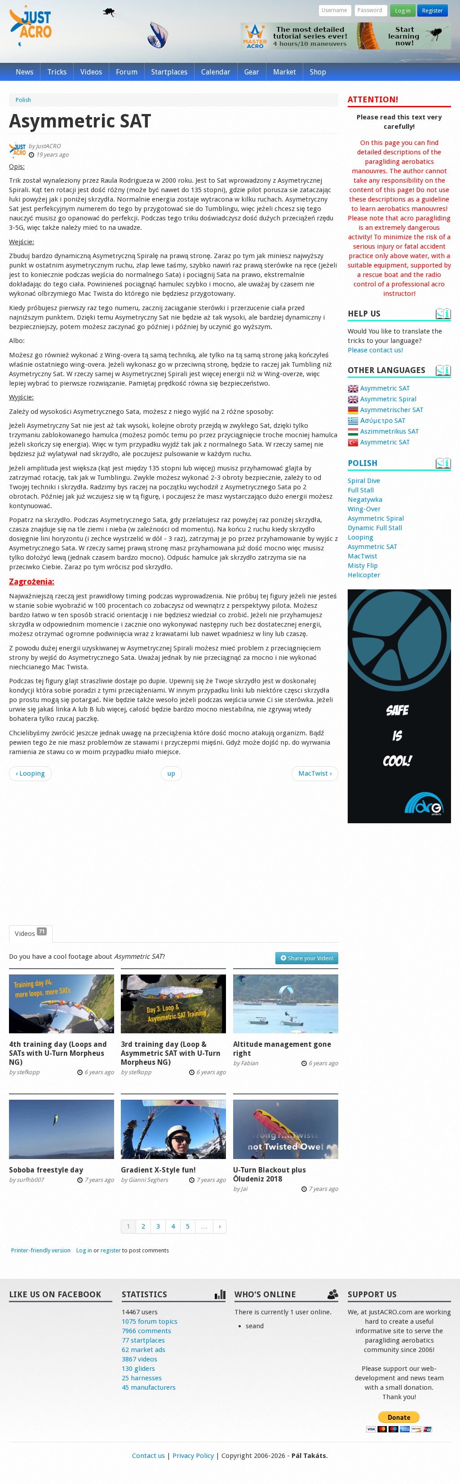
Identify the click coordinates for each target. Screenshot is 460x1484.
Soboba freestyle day (46, 1170)
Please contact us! (375, 350)
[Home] (30, 26)
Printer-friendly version (41, 1250)
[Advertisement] (173, 853)
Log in (403, 10)
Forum (126, 72)
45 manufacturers (149, 1387)
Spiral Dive (364, 481)
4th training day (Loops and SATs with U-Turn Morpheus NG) (58, 1053)
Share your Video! (310, 958)
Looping (360, 537)
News (24, 72)
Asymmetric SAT (384, 388)
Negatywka (365, 500)
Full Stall (361, 490)
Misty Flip (363, 566)
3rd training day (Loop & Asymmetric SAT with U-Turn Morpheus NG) (171, 1053)
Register (432, 10)
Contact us (148, 1456)
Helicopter (364, 575)
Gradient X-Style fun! (158, 1170)
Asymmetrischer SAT (391, 410)
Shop (318, 72)
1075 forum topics (149, 1321)
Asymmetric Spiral (387, 399)
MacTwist (362, 556)
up (171, 773)
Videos (91, 72)
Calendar (215, 72)
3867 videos (139, 1359)
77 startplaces (143, 1340)
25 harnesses (142, 1378)
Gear (251, 72)
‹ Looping (30, 773)
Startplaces (169, 72)
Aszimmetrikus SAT (388, 431)
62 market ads (143, 1350)
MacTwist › (315, 773)
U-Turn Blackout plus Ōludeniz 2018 (269, 1174)
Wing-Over (364, 509)
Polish (362, 463)
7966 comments (146, 1331)
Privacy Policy (193, 1456)
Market (284, 72)
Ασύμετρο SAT (382, 421)
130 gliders (138, 1369)
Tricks (56, 72)
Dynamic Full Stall (375, 528)
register (111, 1250)
